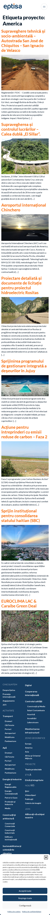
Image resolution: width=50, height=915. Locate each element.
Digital (28, 685)
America (28, 748)
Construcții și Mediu (36, 706)
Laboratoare (32, 722)
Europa (28, 744)
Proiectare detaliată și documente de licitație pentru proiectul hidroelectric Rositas (21, 285)
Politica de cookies (14, 912)
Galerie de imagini (33, 803)
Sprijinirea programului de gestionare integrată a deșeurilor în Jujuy (24, 366)
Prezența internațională (9, 695)
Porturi (8, 729)
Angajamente (9, 701)
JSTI (4, 705)
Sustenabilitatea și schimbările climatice (12, 849)
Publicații (29, 799)
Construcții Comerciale (10, 824)
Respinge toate (25, 898)
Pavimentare (10, 741)
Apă (5, 747)
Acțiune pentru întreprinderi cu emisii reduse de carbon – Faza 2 (24, 432)
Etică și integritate (34, 780)
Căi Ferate (9, 725)
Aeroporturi (10, 733)
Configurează (25, 905)
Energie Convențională (11, 792)
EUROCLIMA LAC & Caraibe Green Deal (19, 603)
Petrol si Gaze (11, 798)
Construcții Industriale (10, 831)
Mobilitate (9, 737)
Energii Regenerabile (10, 785)
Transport (8, 716)
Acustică (31, 714)
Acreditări (31, 718)
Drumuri (8, 721)
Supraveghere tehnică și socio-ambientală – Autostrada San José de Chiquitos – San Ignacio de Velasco (23, 41)
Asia (27, 752)
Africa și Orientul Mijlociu (32, 757)
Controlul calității (33, 701)
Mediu (7, 808)
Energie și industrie (12, 779)
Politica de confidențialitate (31, 912)
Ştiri (27, 791)
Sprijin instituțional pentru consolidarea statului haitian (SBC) (20, 515)
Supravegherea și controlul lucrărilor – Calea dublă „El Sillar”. (20, 129)
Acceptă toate (25, 891)
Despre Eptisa (9, 690)
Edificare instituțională (11, 838)
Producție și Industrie (10, 803)
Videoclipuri (30, 795)
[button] (46, 857)
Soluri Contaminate (36, 710)
